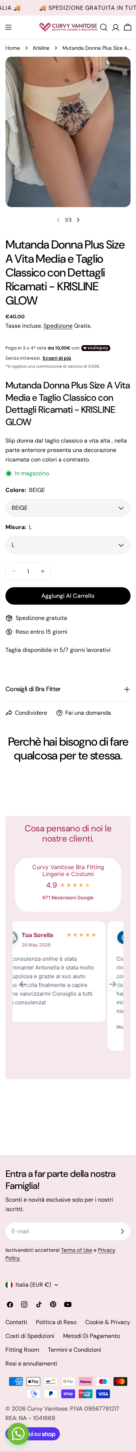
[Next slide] (113, 984)
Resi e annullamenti (31, 1363)
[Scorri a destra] (78, 220)
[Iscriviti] (122, 1231)
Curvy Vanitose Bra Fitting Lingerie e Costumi (68, 871)
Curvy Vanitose (47, 1408)
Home (12, 48)
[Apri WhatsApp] (18, 1434)
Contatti (16, 1322)
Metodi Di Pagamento (91, 1336)
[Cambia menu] (8, 27)
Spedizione (58, 326)
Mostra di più (37, 1027)
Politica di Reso (56, 1322)
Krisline (41, 48)
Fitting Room (22, 1350)
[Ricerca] (103, 27)
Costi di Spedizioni (29, 1336)
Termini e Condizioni (74, 1350)
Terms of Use (76, 1250)
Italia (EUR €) (33, 1284)
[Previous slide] (22, 984)
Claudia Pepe (57, 935)
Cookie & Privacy (107, 1322)
